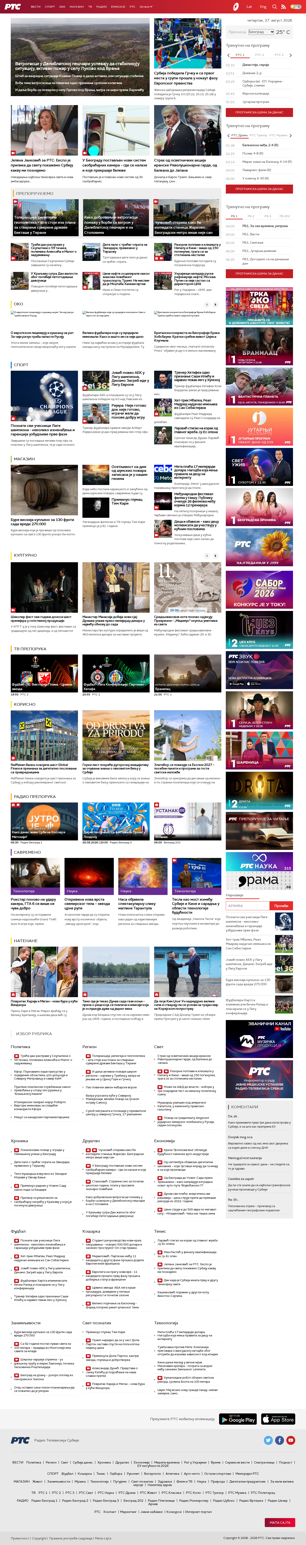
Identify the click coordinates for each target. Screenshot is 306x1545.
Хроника (19, 1141)
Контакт (109, 1512)
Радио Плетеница (161, 1501)
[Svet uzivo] (259, 467)
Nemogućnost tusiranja (245, 1158)
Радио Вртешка (251, 1501)
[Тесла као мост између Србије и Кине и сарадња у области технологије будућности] (196, 876)
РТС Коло (193, 1493)
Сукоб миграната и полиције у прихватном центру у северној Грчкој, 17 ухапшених (116, 1112)
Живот (37, 1481)
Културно (25, 555)
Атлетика (172, 1474)
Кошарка (91, 1231)
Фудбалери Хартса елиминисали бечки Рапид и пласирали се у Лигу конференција (40, 1284)
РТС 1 (43, 1493)
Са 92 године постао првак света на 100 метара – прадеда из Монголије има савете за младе (42, 1347)
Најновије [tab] (234, 895)
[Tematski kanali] (259, 871)
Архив (153, 1504)
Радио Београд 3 (106, 1501)
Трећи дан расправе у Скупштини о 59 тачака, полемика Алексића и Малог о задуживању (54, 249)
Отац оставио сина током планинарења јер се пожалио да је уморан (44, 1389)
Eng (263, 6)
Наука (201, 1481)
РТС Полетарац (263, 1493)
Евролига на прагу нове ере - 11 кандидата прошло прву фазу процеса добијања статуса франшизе (113, 1275)
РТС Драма (127, 1493)
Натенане (26, 940)
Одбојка (116, 1474)
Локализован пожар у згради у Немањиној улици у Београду (39, 1152)
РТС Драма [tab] (239, 135)
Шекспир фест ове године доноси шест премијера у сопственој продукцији (41, 619)
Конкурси (173, 1512)
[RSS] (283, 6)
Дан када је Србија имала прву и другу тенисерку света (187, 1282)
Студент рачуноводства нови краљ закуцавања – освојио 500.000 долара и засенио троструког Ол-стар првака (114, 1244)
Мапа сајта (280, 1523)
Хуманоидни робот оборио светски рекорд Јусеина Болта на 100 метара (185, 1380)
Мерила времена (167, 1462)
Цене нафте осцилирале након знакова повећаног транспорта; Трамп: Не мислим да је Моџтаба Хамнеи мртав (126, 278)
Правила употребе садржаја (70, 1538)
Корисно (24, 704)
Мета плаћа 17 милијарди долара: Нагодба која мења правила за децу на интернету (196, 472)
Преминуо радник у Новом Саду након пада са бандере (40, 1188)
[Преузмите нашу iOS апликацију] (278, 1419)
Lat (249, 6)
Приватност (20, 1538)
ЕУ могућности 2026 (153, 1466)
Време (216, 1462)
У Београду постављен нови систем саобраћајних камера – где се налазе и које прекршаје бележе (114, 165)
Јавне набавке (151, 1512)
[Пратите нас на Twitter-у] (268, 1440)
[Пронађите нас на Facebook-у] (279, 1440)
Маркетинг (128, 1512)
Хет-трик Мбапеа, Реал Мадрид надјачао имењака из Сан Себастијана (195, 404)
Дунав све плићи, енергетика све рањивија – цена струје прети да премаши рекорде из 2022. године (186, 1197)
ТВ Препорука (30, 649)
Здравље (165, 1481)
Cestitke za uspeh (241, 1179)
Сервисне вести (237, 1462)
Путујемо (120, 1481)
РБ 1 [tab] (234, 216)
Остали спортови (217, 1474)
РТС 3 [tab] (279, 55)
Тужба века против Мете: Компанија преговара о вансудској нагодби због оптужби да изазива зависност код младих (187, 1350)
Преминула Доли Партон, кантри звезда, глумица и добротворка (112, 1358)
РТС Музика (237, 1493)
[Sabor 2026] (259, 590)
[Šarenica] (259, 750)
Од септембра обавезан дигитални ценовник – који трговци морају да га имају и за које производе (187, 1166)
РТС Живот (148, 1493)
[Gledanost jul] (259, 547)
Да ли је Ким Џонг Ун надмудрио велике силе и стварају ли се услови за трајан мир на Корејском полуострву (186, 1005)
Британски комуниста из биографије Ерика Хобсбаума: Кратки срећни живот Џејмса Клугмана (187, 336)
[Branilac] (259, 346)
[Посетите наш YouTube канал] (290, 1440)
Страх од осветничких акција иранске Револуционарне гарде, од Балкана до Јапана (185, 165)
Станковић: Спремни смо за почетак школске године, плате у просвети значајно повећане (115, 1185)
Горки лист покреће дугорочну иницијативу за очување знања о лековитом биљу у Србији (115, 768)
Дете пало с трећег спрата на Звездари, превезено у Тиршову (125, 247)
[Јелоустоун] (259, 710)
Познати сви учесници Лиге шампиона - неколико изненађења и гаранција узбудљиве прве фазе (43, 429)
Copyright (39, 1538)
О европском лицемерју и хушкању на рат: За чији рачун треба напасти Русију (42, 335)
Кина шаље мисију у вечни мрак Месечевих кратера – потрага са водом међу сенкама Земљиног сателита (184, 1365)
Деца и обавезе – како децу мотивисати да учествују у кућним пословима (196, 525)
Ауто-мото (192, 1474)
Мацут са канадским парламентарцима (41, 1117)
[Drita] (259, 791)
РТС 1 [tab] (240, 55)
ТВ (90, 7)
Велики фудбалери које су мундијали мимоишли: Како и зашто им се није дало (113, 335)
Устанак (161, 837)
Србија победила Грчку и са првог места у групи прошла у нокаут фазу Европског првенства (186, 78)
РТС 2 (56, 1493)
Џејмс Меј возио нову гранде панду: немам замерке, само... (187, 1391)
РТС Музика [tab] (278, 135)
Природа (218, 1481)
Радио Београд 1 (44, 1501)
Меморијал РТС (247, 1474)
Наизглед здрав (160, 1485)
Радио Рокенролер (194, 1501)
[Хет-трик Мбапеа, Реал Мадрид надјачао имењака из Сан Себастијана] (163, 408)
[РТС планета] (236, 6)
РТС (132, 7)
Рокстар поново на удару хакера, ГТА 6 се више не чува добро (33, 903)
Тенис (160, 1231)
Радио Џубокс (224, 1501)
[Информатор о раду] (259, 1079)
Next (291, 55)
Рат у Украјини (195, 1462)
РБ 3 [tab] (268, 216)
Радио (101, 7)
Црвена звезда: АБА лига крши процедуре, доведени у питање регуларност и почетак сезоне (111, 1291)
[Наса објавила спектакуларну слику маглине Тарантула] (143, 876)
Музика (80, 1481)
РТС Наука (106, 1493)
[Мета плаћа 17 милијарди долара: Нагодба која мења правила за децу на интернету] (163, 474)
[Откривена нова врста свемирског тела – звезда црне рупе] (89, 876)
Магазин (77, 7)
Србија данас (83, 1462)
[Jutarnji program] (259, 427)
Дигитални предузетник (247, 1481)
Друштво (91, 1141)
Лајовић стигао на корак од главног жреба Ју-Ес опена (196, 430)
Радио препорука (35, 796)
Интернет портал (198, 1512)
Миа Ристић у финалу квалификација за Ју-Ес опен (186, 1254)
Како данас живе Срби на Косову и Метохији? (38, 832)
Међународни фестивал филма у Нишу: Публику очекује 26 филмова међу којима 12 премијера (194, 499)
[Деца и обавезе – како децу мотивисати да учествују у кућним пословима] (163, 529)
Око (18, 304)
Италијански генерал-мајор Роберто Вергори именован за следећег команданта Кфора (40, 1105)
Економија (164, 1141)
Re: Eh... (233, 1200)
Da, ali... (233, 1116)
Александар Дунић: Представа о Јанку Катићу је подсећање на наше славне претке (112, 1372)
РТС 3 (69, 1493)
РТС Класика (171, 1493)
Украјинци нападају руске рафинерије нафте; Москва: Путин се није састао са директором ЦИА (195, 278)
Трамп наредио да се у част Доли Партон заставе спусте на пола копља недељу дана (112, 1344)
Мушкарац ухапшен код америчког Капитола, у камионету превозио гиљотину (182, 1106)
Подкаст (285, 1462)
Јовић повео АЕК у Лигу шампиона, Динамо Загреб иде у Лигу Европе (130, 378)
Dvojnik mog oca (240, 1137)
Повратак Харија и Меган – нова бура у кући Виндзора (44, 1003)
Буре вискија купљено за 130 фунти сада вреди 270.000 (42, 521)
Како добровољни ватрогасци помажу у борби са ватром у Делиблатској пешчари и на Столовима (111, 225)
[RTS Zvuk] (259, 670)
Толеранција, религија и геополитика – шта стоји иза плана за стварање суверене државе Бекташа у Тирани (44, 225)
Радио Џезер (278, 1501)
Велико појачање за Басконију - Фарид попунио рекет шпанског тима (112, 1305)
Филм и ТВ (184, 1481)
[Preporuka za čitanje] (259, 831)
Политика (20, 1046)
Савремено (27, 852)
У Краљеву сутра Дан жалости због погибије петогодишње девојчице (54, 276)
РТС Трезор (214, 1493)
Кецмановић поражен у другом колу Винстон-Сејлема (183, 1294)
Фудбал (18, 1231)
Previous (228, 55)
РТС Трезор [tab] (258, 135)
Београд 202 (133, 1501)
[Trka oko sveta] (259, 306)
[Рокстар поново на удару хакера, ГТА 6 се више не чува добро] (35, 876)
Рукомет (133, 1474)
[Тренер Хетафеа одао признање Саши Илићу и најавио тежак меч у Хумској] (163, 380)
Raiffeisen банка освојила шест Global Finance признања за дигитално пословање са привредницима (44, 768)
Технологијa (166, 1323)
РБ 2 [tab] (251, 216)
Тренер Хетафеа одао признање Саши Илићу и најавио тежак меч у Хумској (197, 376)
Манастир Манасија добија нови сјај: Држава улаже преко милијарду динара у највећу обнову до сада (113, 620)
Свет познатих (96, 1323)
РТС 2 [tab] (259, 55)
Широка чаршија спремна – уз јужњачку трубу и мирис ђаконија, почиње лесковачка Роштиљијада (44, 1363)
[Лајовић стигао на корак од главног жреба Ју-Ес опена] (163, 435)
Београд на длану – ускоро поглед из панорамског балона (43, 1377)
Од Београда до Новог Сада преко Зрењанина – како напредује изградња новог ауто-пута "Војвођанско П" (185, 1181)
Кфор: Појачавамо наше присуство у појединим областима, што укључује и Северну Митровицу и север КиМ (41, 1075)
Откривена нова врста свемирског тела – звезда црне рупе (87, 903)
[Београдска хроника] (259, 507)
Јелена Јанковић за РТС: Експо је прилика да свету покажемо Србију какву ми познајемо (42, 165)
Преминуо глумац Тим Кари (127, 501)
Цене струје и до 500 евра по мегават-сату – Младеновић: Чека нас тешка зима (187, 1211)
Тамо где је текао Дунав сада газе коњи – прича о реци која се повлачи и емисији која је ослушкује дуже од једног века (115, 1005)
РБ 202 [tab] (285, 216)
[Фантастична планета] (259, 387)
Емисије (118, 7)
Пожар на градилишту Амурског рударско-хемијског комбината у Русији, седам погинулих (186, 1121)
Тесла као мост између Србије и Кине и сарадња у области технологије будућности (195, 906)
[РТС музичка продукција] (259, 1039)
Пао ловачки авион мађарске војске (111, 1087)
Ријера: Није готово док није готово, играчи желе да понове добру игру (129, 411)
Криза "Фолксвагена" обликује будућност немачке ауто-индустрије (183, 1152)
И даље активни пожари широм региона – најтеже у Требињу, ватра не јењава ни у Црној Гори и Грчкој (113, 1075)
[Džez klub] (259, 630)
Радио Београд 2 (75, 1501)
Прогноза (237, 32)
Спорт (50, 7)
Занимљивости (26, 1323)
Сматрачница (264, 1462)
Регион (89, 1046)
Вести (36, 7)
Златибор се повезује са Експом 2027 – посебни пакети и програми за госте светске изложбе (184, 768)
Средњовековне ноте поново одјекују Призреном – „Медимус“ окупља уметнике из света (186, 620)
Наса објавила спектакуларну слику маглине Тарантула (136, 903)
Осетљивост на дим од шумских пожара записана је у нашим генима (129, 472)
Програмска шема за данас (259, 112)
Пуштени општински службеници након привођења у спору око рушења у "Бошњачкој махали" (42, 1090)
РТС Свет (86, 1493)
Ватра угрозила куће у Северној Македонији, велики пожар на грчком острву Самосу (112, 1099)
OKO (62, 7)
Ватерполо (152, 1474)
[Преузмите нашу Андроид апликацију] (238, 1419)
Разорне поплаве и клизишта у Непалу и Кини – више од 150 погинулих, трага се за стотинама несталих (197, 249)
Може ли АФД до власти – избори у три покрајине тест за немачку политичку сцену (186, 1090)
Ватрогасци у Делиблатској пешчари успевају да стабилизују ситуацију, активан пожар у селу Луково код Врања (77, 66)
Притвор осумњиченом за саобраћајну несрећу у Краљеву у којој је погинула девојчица (43, 1201)
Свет (159, 1046)
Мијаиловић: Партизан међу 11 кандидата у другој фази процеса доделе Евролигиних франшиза (115, 1260)
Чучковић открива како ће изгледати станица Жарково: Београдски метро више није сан (184, 227)
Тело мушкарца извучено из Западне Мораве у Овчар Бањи (40, 1175)
